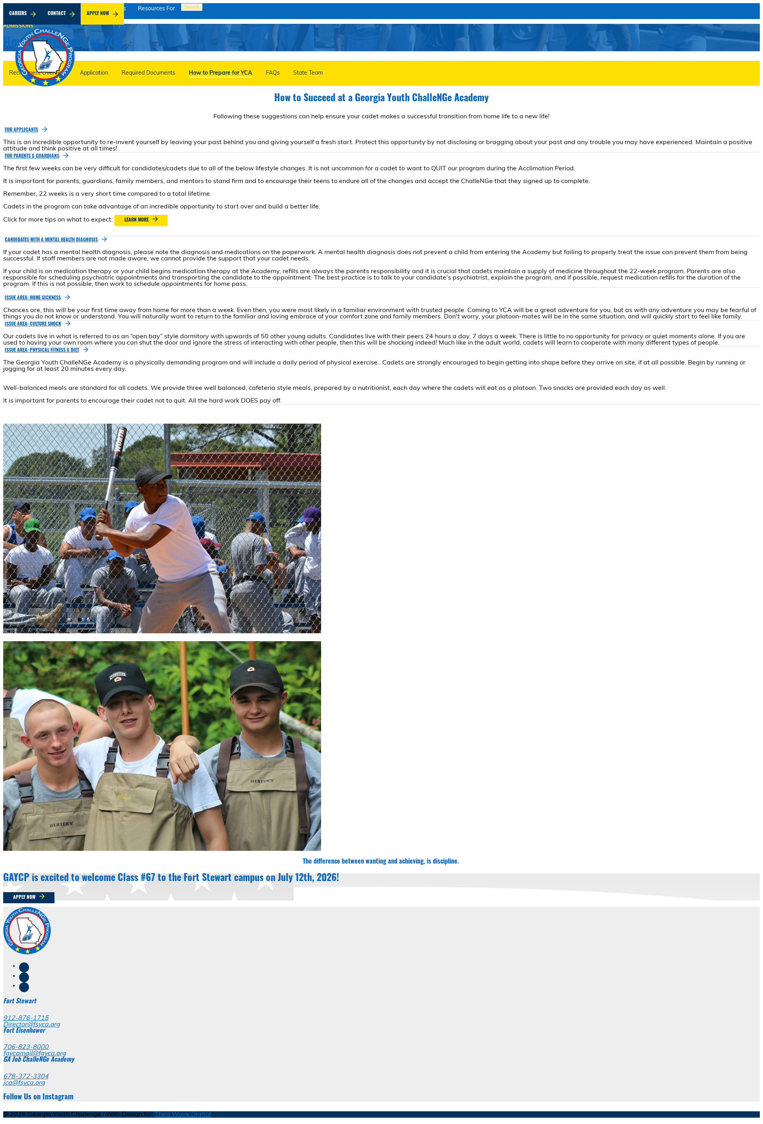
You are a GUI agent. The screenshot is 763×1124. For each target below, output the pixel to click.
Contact (57, 14)
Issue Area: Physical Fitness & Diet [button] (42, 350)
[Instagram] (24, 977)
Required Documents (148, 73)
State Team (308, 73)
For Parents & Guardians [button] (32, 156)
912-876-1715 (25, 1018)
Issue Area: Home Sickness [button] (33, 298)
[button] (25, 129)
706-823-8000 (25, 1047)
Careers (18, 14)
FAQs (273, 73)
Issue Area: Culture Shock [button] (33, 324)
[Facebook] (24, 967)
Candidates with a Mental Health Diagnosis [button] (51, 240)
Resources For (156, 9)
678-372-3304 (25, 1077)
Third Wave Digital (183, 1114)
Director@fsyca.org (31, 1025)
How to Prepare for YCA (220, 73)
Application (94, 73)
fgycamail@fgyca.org (34, 1054)
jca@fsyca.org (24, 1083)
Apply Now (98, 14)
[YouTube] (24, 987)
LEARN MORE (136, 220)
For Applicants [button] (21, 130)
